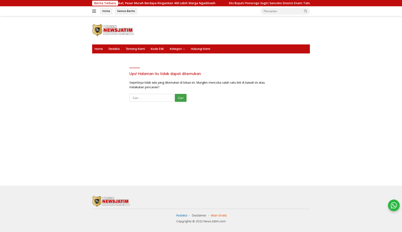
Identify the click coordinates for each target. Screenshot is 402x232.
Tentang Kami (135, 49)
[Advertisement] (233, 29)
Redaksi (114, 49)
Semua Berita (126, 11)
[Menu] (95, 11)
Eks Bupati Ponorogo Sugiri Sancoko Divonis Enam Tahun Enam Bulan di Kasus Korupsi (269, 3)
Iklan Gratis (219, 215)
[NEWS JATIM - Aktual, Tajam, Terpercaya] (111, 201)
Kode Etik (157, 49)
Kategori (176, 49)
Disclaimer (199, 215)
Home (106, 11)
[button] (306, 11)
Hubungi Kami (200, 49)
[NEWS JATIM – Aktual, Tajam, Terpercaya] (113, 30)
